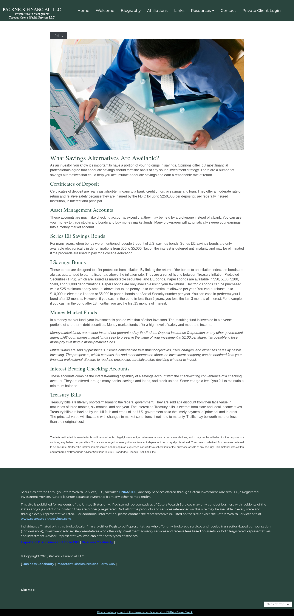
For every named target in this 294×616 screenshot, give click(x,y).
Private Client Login (261, 10)
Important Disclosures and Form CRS (86, 564)
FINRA (123, 492)
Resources (201, 10)
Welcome (105, 10)
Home (83, 10)
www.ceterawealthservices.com (46, 519)
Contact (228, 10)
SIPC (132, 492)
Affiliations (157, 10)
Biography (131, 10)
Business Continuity (38, 564)
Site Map (28, 590)
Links (179, 10)
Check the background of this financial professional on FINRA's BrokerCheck (144, 612)
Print (58, 35)
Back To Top (276, 604)
